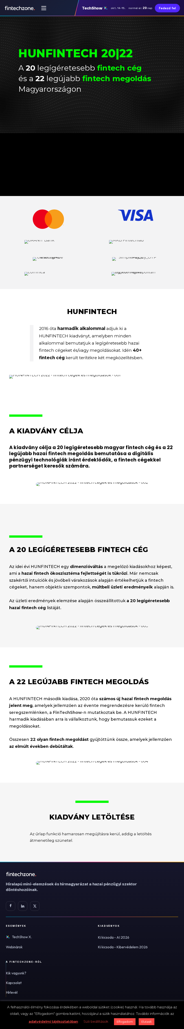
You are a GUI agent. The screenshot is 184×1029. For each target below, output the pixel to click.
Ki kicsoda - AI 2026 (113, 937)
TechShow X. (22, 937)
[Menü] (43, 8)
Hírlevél (12, 992)
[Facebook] (10, 906)
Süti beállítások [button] (95, 1021)
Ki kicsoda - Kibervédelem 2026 (123, 947)
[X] (34, 906)
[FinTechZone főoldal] (19, 8)
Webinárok (14, 947)
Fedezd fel (167, 8)
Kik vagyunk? (16, 973)
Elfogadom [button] (125, 1021)
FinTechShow (67, 712)
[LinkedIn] (22, 906)
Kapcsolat (14, 982)
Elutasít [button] (146, 1021)
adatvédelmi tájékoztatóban (53, 1021)
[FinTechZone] (77, 874)
